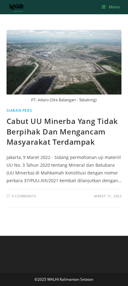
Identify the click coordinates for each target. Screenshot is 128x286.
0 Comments (24, 196)
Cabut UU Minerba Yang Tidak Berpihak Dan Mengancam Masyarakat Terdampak (62, 131)
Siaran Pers (19, 110)
